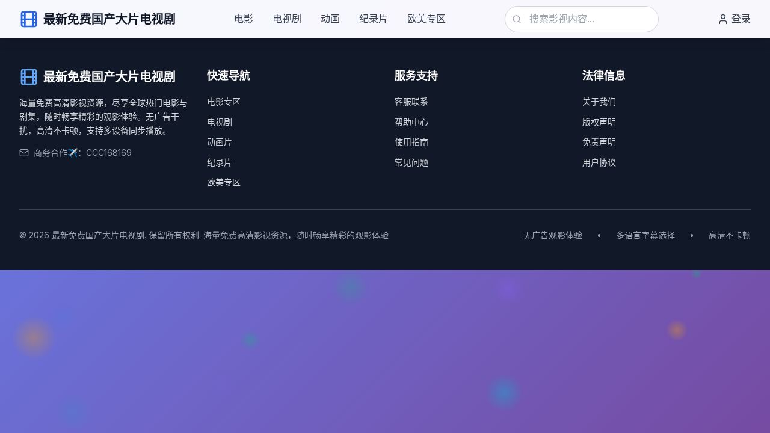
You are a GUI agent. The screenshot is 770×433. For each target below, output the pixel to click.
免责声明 (599, 142)
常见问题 (411, 162)
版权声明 (599, 122)
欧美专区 (426, 19)
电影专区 (224, 101)
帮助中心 (411, 122)
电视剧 (287, 19)
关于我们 (599, 101)
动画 (330, 19)
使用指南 (411, 142)
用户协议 (599, 162)
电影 (243, 19)
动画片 (219, 142)
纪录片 (373, 19)
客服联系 (411, 101)
